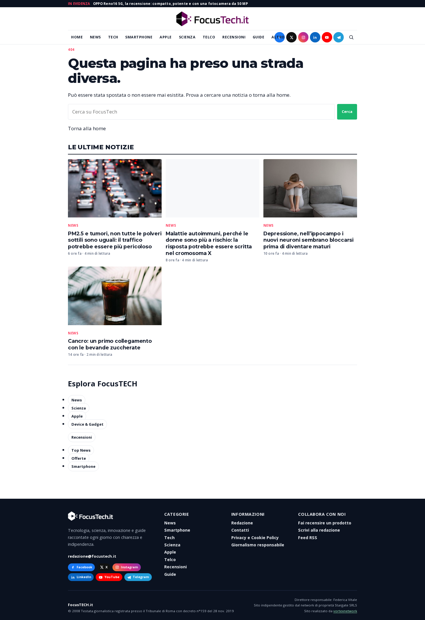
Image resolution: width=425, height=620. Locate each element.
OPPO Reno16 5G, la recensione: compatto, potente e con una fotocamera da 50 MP (170, 3)
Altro (278, 37)
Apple (166, 37)
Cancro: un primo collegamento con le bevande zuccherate (110, 344)
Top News (80, 450)
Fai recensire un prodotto (324, 523)
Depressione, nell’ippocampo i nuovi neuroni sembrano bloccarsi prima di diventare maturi (308, 240)
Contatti (240, 530)
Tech (113, 37)
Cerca (347, 111)
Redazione (242, 523)
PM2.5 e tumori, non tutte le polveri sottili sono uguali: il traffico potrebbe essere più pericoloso (115, 240)
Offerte (78, 458)
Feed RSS (307, 537)
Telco (209, 37)
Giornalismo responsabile (257, 545)
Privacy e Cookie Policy (255, 537)
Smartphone (138, 37)
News (95, 37)
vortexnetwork (345, 611)
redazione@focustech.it (92, 556)
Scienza (187, 37)
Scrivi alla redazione (319, 530)
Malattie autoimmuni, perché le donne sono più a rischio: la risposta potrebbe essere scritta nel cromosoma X (209, 243)
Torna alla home (87, 128)
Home (77, 37)
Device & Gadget (87, 424)
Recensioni (233, 37)
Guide (259, 37)
